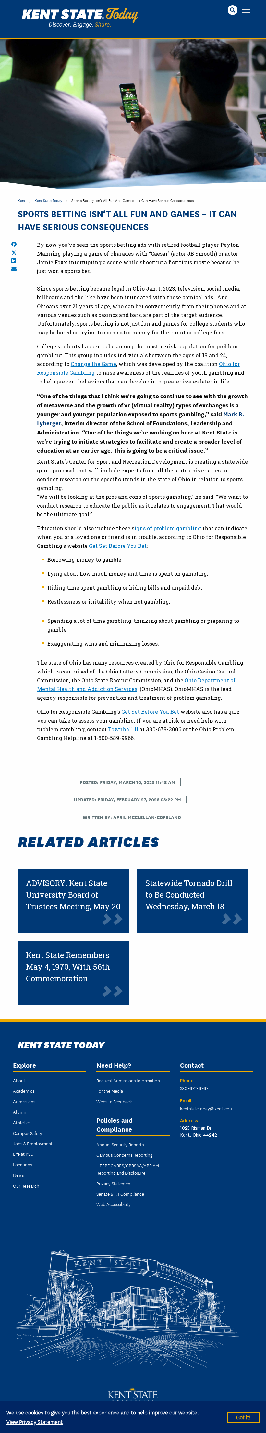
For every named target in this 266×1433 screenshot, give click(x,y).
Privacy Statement (114, 1183)
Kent (21, 200)
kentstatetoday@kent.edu (206, 1108)
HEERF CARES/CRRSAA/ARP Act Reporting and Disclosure (128, 1169)
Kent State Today (80, 18)
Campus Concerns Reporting (124, 1154)
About (19, 1080)
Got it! (243, 1417)
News (18, 1174)
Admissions (24, 1101)
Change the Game (93, 363)
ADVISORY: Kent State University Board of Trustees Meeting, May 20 (73, 894)
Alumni (20, 1111)
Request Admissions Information (128, 1080)
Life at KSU (23, 1153)
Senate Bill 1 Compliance (120, 1193)
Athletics (21, 1122)
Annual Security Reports (120, 1144)
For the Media (109, 1090)
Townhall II (123, 729)
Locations (22, 1164)
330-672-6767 (194, 1088)
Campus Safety (27, 1133)
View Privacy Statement (34, 1421)
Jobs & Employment (33, 1143)
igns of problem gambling (167, 528)
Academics (23, 1090)
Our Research (26, 1185)
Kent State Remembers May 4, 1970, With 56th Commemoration (68, 967)
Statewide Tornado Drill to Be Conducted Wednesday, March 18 (189, 894)
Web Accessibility (113, 1204)
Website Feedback (114, 1101)
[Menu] (246, 10)
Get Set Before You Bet (118, 545)
